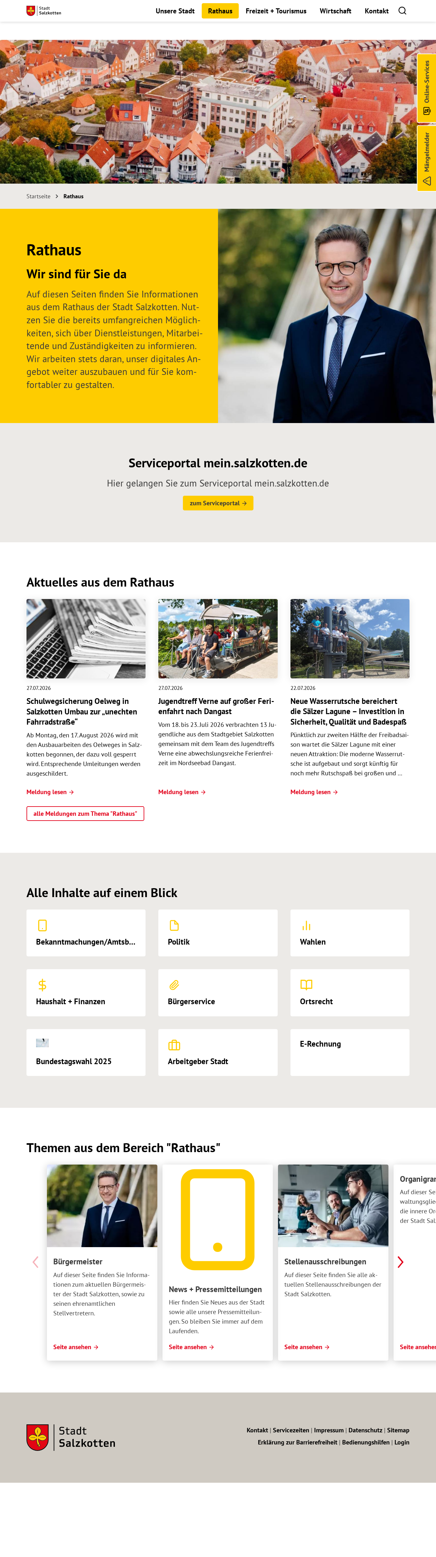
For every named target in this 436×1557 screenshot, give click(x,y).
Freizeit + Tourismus (276, 10)
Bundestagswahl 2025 (74, 1061)
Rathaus (220, 10)
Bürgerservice (191, 1001)
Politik (179, 942)
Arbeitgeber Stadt (198, 1061)
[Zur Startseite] (43, 11)
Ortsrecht (316, 1001)
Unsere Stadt (175, 10)
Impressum (329, 1430)
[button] (402, 10)
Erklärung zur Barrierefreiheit (297, 1442)
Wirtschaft (335, 10)
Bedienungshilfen (366, 1442)
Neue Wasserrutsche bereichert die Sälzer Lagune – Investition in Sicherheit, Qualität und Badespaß (348, 711)
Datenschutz (365, 1430)
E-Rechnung (320, 1044)
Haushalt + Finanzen (70, 1001)
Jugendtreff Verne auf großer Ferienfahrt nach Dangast (216, 706)
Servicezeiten (291, 1430)
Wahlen (313, 942)
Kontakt (377, 10)
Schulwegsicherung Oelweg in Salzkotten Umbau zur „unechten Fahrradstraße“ (81, 711)
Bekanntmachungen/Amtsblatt (88, 942)
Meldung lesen (46, 792)
